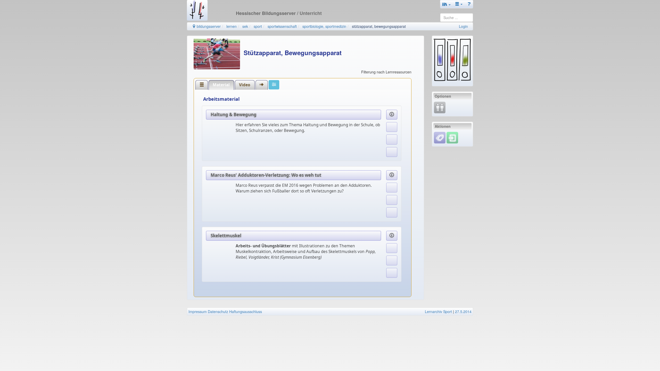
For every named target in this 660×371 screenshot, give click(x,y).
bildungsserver (208, 26)
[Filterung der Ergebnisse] (274, 84)
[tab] (201, 84)
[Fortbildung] (439, 106)
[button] (446, 4)
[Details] (392, 115)
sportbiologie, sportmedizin (324, 26)
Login (463, 26)
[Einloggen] (452, 137)
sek (245, 26)
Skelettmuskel (226, 236)
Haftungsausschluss (245, 311)
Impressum (197, 311)
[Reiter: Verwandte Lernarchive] (262, 84)
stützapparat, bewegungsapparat (379, 26)
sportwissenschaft (282, 26)
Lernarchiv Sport (438, 311)
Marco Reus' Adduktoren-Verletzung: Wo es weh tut (266, 175)
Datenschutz (218, 311)
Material (221, 85)
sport (258, 26)
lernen (231, 26)
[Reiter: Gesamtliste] (202, 84)
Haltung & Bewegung (234, 114)
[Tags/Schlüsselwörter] (440, 138)
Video (244, 85)
